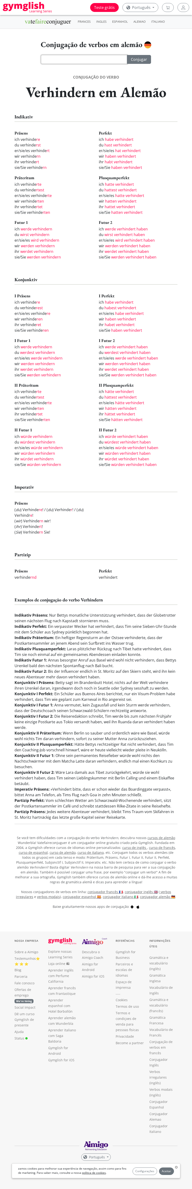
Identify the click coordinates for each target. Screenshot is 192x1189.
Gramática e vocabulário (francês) (158, 1005)
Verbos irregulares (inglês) (158, 1077)
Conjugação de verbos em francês (161, 1047)
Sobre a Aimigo (26, 952)
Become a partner (130, 1043)
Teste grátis (104, 7)
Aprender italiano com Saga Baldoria (62, 1036)
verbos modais (48, 896)
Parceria (21, 976)
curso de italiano (91, 852)
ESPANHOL (120, 21)
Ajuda (19, 1031)
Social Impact (25, 1007)
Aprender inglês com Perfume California (61, 976)
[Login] (183, 7)
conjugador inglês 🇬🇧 (141, 892)
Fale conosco (24, 983)
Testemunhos (25, 958)
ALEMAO (139, 21)
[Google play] (132, 906)
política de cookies (94, 1173)
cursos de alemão (161, 838)
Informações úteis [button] (159, 943)
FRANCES (84, 21)
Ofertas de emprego (23, 995)
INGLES (101, 21)
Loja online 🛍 (59, 963)
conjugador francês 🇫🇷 (105, 892)
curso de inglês (134, 847)
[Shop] (168, 7)
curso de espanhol (33, 852)
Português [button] (141, 7)
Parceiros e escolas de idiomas (124, 970)
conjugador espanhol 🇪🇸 (82, 896)
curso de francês (162, 847)
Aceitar (166, 1171)
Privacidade (125, 1036)
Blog (18, 970)
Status (20, 1038)
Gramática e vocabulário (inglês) (158, 963)
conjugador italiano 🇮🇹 (120, 896)
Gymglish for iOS (61, 1060)
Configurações (144, 1171)
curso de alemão (63, 852)
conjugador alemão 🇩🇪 (157, 896)
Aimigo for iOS (93, 976)
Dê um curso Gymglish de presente (24, 1019)
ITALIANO (158, 21)
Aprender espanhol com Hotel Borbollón (60, 1006)
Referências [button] (125, 940)
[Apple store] (138, 906)
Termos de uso (127, 1006)
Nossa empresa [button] (26, 940)
